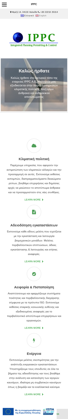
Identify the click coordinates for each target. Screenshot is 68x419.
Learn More (33, 199)
